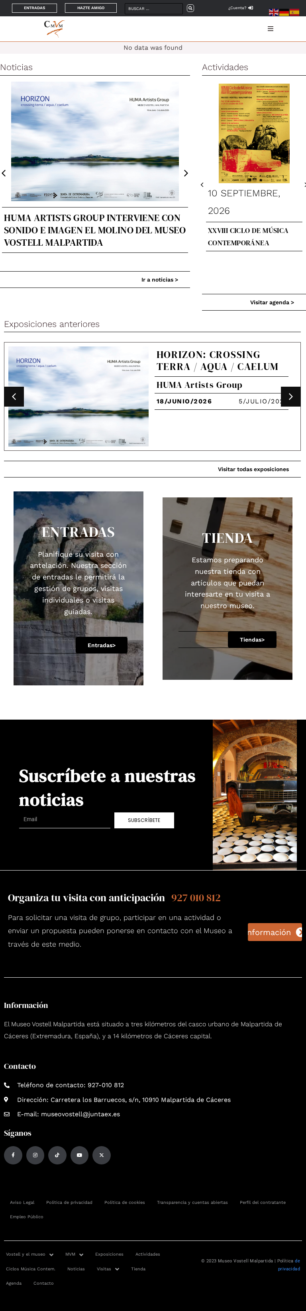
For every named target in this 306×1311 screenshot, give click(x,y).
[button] (186, 173)
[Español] (295, 12)
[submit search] (190, 8)
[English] (274, 12)
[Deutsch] (284, 12)
